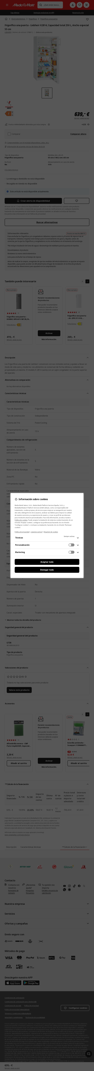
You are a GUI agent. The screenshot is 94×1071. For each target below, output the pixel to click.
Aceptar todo (47, 562)
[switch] (71, 544)
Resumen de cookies (51, 532)
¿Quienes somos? (36, 532)
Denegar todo (47, 569)
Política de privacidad (22, 532)
